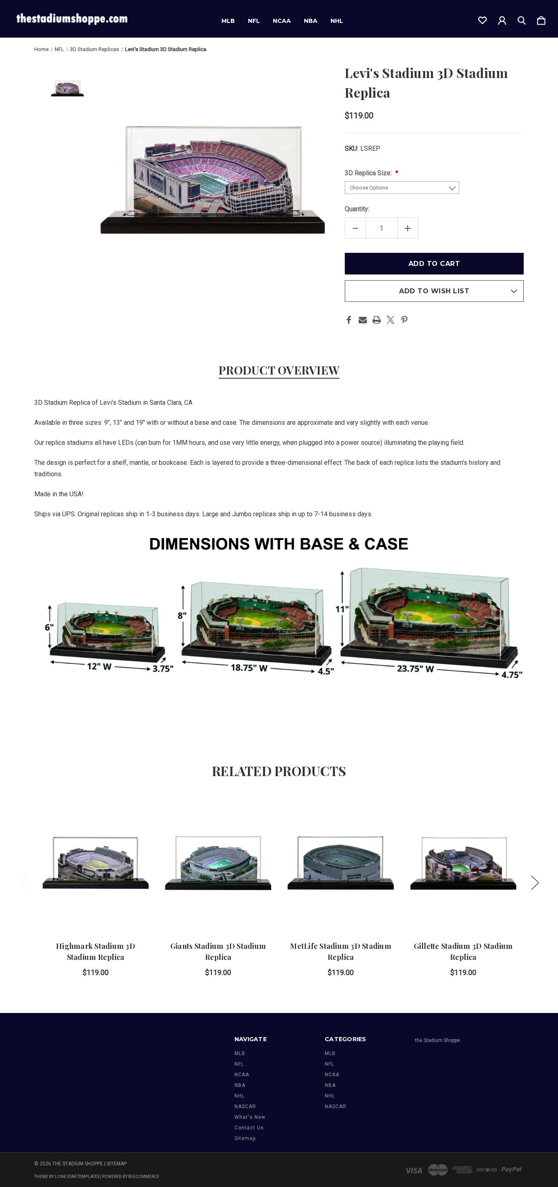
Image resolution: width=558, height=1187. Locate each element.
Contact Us (249, 1128)
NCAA (282, 21)
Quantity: (357, 209)
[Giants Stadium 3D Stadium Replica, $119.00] (218, 862)
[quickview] (132, 831)
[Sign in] (502, 19)
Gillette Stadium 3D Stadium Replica (463, 951)
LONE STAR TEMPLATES (77, 1176)
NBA (310, 21)
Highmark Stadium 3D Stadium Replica (95, 951)
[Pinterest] (404, 320)
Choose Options (95, 907)
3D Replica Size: (369, 173)
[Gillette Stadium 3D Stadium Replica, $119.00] (463, 862)
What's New (250, 1117)
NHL (336, 21)
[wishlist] (482, 19)
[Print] (377, 320)
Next (535, 882)
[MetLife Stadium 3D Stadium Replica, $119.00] (341, 862)
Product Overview (279, 369)
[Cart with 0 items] (541, 19)
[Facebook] (349, 320)
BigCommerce (143, 1176)
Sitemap (245, 1138)
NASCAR (245, 1106)
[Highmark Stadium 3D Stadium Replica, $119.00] (95, 862)
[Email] (363, 320)
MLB (228, 21)
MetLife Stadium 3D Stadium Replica (340, 951)
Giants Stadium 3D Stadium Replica (218, 951)
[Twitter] (390, 320)
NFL (254, 21)
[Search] (521, 19)
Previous (23, 882)
